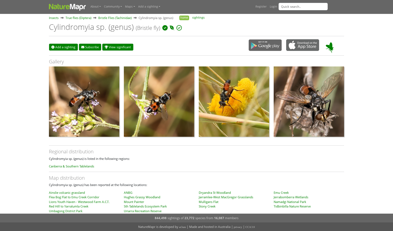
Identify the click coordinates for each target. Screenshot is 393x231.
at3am (182, 227)
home (184, 17)
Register (261, 6)
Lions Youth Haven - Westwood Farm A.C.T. (79, 202)
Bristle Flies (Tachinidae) (115, 18)
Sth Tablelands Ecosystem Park (145, 206)
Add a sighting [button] (148, 6)
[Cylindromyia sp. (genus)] (84, 103)
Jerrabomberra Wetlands (291, 197)
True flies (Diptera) (78, 18)
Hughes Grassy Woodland (142, 197)
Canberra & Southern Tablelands (71, 166)
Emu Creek (281, 193)
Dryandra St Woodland (215, 193)
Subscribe (91, 47)
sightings (198, 17)
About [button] (94, 6)
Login (273, 6)
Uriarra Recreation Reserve (142, 211)
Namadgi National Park (290, 202)
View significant (119, 47)
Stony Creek (207, 206)
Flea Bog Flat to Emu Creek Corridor (74, 197)
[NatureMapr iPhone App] (302, 45)
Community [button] (112, 6)
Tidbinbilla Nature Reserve (292, 206)
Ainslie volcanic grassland (67, 193)
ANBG (128, 193)
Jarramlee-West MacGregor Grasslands (226, 197)
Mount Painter (134, 202)
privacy (238, 227)
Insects (54, 18)
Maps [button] (129, 6)
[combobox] (311, 6)
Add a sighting (64, 47)
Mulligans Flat (208, 202)
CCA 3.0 (250, 227)
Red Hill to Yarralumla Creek (68, 206)
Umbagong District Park (65, 211)
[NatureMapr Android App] (265, 46)
